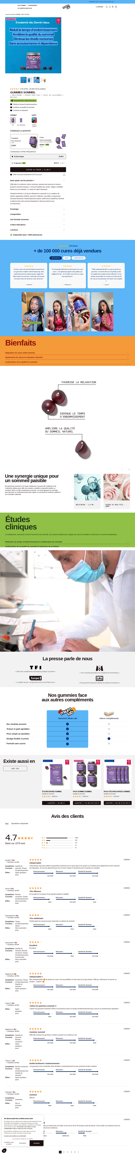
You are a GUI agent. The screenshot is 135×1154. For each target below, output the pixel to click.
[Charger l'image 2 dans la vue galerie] (30, 80)
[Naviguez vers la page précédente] (56, 1152)
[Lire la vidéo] (32, 311)
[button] (4, 1150)
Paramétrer (22, 1143)
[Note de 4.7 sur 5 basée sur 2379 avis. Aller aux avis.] (15, 88)
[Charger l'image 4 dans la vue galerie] (43, 80)
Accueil (7, 14)
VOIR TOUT (15, 769)
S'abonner (19, 163)
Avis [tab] (6, 823)
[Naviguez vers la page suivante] (78, 1152)
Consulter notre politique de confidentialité (15, 1136)
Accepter (37, 1143)
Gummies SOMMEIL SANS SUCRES (19, 14)
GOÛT (67, 258)
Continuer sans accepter (9, 1143)
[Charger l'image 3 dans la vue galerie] (37, 80)
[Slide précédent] (123, 469)
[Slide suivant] (128, 469)
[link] (67, 419)
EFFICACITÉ (56, 258)
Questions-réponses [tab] (19, 823)
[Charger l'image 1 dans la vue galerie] (23, 80)
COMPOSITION (79, 258)
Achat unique (19, 156)
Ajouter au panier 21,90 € (38, 170)
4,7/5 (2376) (24, 89)
